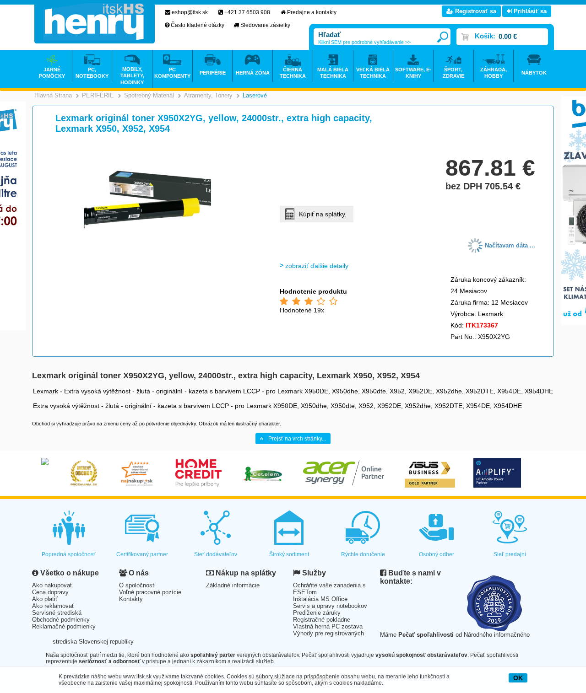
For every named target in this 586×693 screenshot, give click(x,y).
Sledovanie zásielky (265, 25)
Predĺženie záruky (317, 612)
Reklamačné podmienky (64, 626)
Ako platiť (45, 599)
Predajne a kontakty (311, 12)
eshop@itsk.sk (190, 12)
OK (518, 678)
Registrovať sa (474, 11)
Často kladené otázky (197, 25)
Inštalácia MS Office (320, 599)
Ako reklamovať (53, 605)
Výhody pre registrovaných (328, 633)
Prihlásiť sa (529, 11)
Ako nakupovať (52, 585)
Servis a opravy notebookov (330, 605)
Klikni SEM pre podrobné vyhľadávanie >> (364, 42)
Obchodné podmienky (61, 619)
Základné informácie (233, 585)
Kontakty (131, 599)
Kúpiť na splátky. (323, 214)
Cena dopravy (50, 592)
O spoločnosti (137, 585)
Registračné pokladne (321, 619)
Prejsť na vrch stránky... (297, 438)
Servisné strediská (56, 612)
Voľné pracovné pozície (150, 592)
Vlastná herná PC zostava (328, 626)
